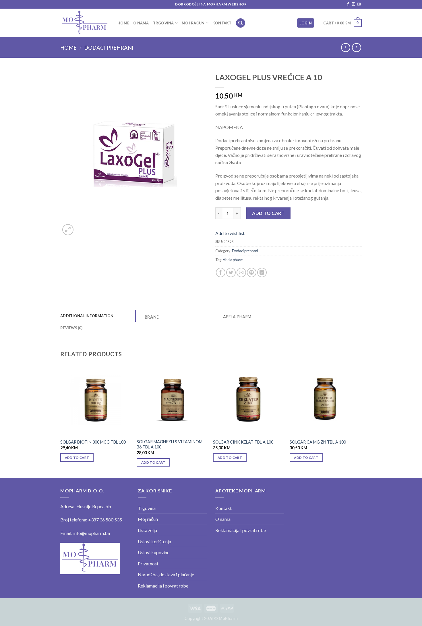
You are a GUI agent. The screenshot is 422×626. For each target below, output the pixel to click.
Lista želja (147, 530)
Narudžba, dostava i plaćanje (166, 574)
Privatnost (148, 563)
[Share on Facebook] (220, 272)
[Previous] (60, 420)
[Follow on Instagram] (353, 4)
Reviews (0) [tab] (71, 327)
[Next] (360, 420)
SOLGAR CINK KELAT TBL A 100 (243, 442)
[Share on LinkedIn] (262, 272)
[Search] (240, 23)
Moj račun (193, 23)
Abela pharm (233, 259)
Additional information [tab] (87, 315)
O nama (141, 23)
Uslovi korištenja (154, 541)
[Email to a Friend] (241, 272)
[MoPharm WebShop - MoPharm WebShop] (84, 23)
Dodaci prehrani (108, 48)
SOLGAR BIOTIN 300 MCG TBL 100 (93, 442)
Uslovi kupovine (153, 552)
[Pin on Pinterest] (251, 272)
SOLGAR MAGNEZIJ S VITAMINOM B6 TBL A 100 (169, 444)
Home (123, 23)
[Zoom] (67, 229)
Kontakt (222, 23)
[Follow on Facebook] (348, 4)
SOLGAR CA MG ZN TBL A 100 (318, 442)
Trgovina (163, 23)
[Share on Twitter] (231, 272)
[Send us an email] (359, 4)
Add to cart (268, 213)
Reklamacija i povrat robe (163, 585)
